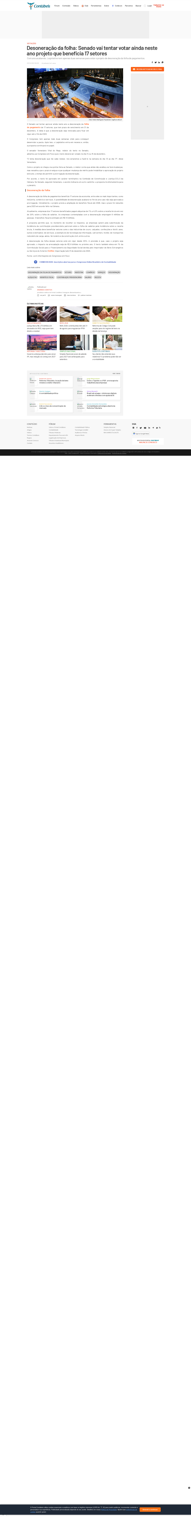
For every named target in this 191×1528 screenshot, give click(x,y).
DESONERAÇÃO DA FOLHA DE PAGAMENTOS (44, 272)
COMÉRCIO (90, 272)
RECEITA (98, 277)
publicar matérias (86, 295)
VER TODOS (116, 373)
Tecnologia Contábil (81, 430)
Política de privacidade (104, 453)
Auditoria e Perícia (81, 433)
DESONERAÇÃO (114, 272)
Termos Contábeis (33, 435)
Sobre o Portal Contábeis (57, 427)
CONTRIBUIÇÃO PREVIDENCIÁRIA (69, 277)
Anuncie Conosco (33, 440)
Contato (29, 443)
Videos (29, 433)
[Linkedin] (149, 428)
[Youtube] (145, 428)
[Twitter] (140, 428)
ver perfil (43, 295)
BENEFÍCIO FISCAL (47, 277)
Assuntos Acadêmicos (56, 443)
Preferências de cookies (119, 453)
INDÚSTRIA (79, 272)
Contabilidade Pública (82, 427)
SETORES (68, 272)
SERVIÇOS (101, 272)
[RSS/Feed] (159, 428)
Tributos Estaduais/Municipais (59, 440)
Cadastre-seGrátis (159, 5)
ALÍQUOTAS (32, 277)
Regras (29, 438)
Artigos (29, 430)
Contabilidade (53, 430)
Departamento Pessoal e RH (58, 435)
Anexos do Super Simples (112, 430)
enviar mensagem (56, 295)
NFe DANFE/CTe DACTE (111, 433)
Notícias (29, 427)
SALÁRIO (88, 277)
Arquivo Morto (79, 435)
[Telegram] (153, 428)
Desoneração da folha (38, 190)
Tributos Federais (55, 433)
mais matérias (71, 295)
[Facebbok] (137, 428)
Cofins (51, 251)
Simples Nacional (109, 427)
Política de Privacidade (109, 1509)
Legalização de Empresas (57, 438)
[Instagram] (133, 428)
